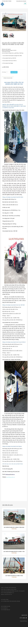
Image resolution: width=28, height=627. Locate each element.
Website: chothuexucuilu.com (6, 594)
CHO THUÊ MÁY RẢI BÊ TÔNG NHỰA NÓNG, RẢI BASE (10, 601)
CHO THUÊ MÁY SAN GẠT (5, 609)
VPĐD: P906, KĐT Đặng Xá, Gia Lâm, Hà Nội (8, 589)
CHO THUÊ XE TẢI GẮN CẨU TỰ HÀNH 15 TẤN (14, 575)
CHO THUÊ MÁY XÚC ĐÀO (5, 606)
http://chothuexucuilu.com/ (10, 477)
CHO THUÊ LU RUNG (4, 599)
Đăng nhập (18, 1)
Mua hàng (14, 72)
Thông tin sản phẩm (7, 78)
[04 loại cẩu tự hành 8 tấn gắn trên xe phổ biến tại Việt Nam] (5, 35)
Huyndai (9, 49)
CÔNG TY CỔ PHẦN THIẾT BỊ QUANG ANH (8, 587)
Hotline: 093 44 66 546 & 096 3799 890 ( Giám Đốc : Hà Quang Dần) (12, 590)
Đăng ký (24, 1)
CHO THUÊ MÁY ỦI (4, 608)
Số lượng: (4, 72)
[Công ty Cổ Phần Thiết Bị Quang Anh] (2, 4)
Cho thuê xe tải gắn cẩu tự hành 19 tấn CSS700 (14, 527)
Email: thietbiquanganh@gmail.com (7, 592)
